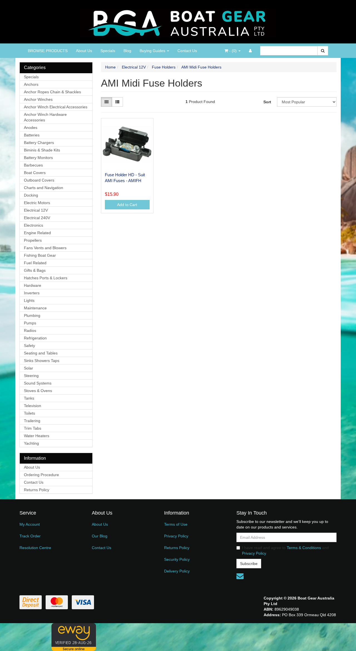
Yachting (31, 443)
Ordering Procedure (41, 475)
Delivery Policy (177, 571)
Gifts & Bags (35, 270)
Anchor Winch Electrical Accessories (55, 107)
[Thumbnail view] (106, 102)
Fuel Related (35, 263)
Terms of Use (175, 524)
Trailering (32, 420)
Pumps (30, 323)
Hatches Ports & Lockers (45, 278)
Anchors (31, 84)
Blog (127, 50)
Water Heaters (36, 436)
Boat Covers (35, 172)
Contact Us (187, 50)
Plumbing (32, 315)
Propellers (33, 240)
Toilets (29, 413)
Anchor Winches (38, 99)
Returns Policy (36, 490)
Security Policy (177, 559)
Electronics (33, 225)
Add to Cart (127, 204)
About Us (84, 50)
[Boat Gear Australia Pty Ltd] (178, 21)
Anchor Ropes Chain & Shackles (52, 92)
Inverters (31, 293)
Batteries (31, 135)
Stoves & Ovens (38, 390)
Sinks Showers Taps (41, 360)
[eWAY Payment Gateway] (73, 637)
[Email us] (240, 576)
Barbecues (33, 165)
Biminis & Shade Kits (42, 150)
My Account (29, 524)
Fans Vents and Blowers (45, 248)
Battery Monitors (38, 157)
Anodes (30, 127)
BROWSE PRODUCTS (48, 50)
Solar (28, 368)
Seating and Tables (41, 353)
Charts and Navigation (43, 187)
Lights (29, 300)
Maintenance (35, 308)
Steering (31, 375)
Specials (107, 50)
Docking (31, 195)
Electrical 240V (37, 218)
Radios (30, 330)
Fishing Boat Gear (40, 255)
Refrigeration (35, 338)
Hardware (32, 285)
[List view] (117, 102)
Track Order (30, 536)
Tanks (29, 398)
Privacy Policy (176, 536)
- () (233, 50)
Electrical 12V (36, 210)
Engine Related (37, 233)
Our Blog (99, 536)
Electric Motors (37, 202)
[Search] (322, 50)
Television (32, 405)
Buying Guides (153, 50)
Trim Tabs (32, 428)
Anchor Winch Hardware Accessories (45, 117)
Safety (29, 345)
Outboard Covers (39, 180)
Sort (267, 102)
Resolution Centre (35, 547)
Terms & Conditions (304, 547)
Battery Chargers (39, 142)
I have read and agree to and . (285, 550)
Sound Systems (37, 383)
